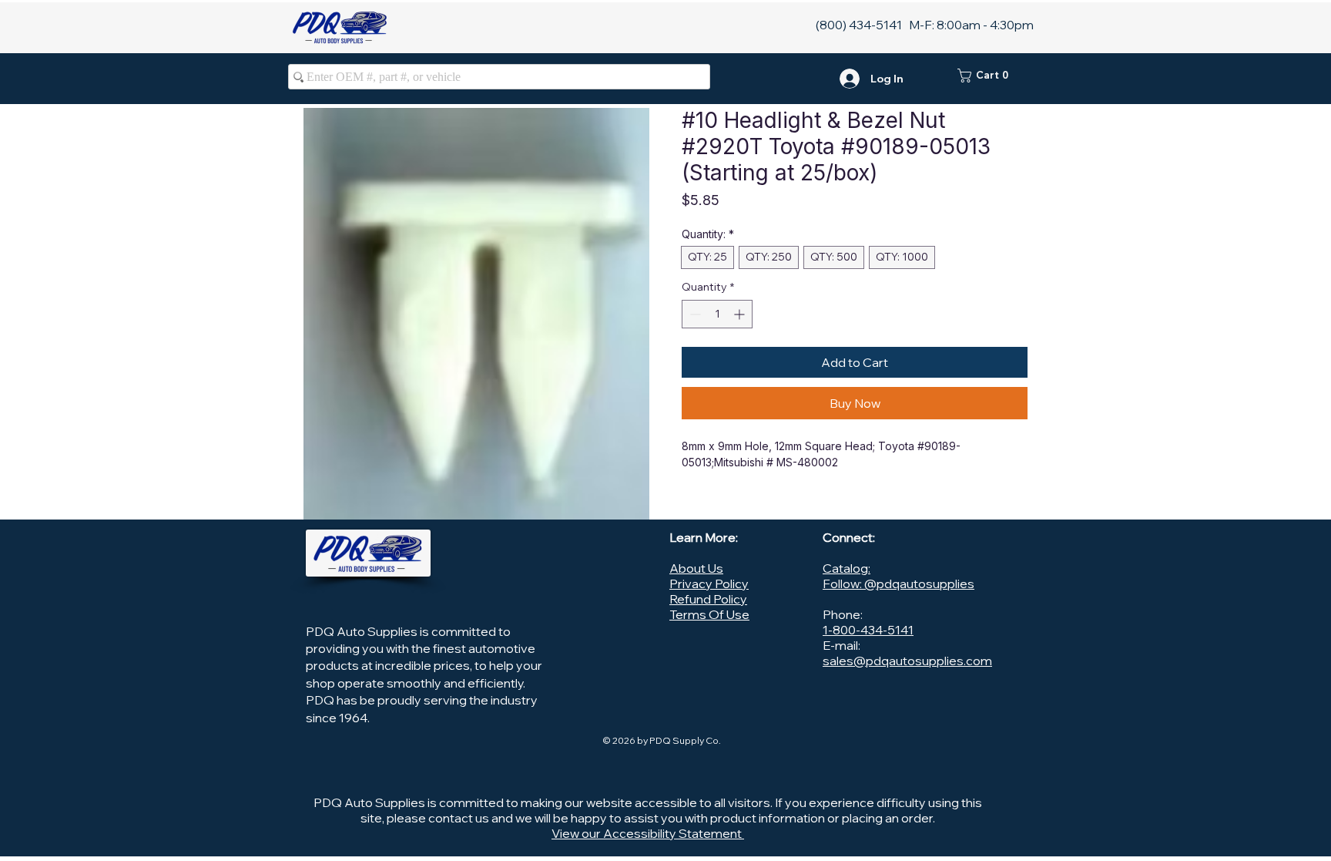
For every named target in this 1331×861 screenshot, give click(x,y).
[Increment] (740, 314)
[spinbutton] (717, 314)
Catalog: (846, 568)
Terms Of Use (709, 614)
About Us (696, 568)
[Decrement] (693, 314)
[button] (992, 75)
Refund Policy (708, 599)
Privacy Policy (709, 583)
